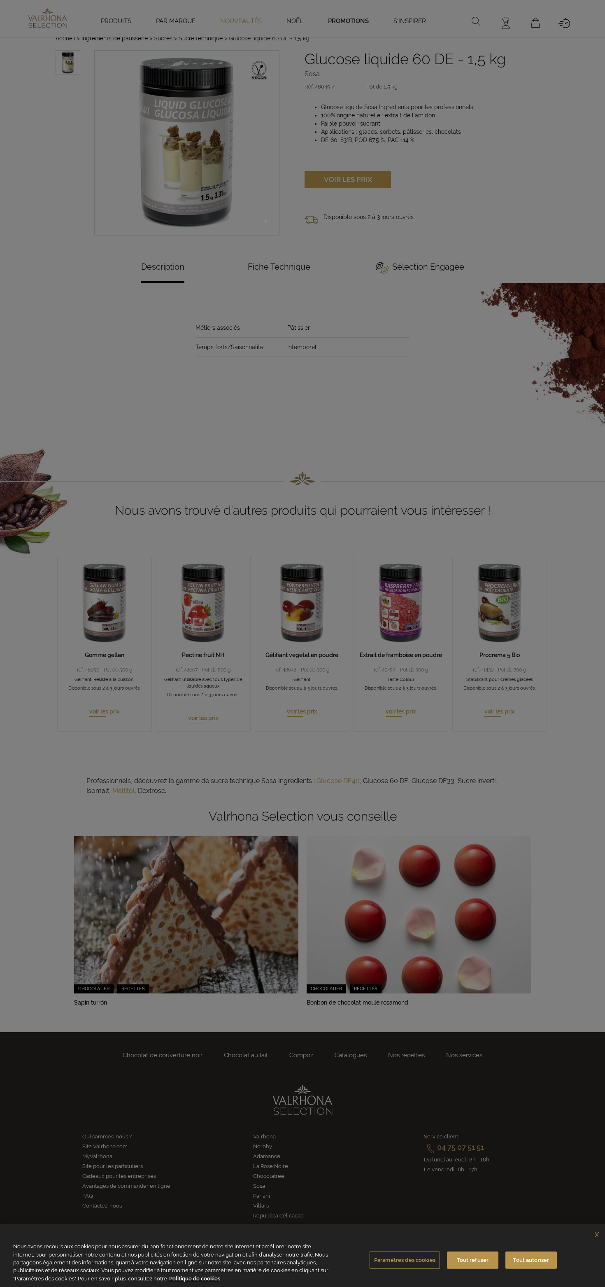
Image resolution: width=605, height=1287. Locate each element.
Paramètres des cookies (404, 1260)
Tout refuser (473, 1260)
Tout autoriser (531, 1260)
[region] (302, 1255)
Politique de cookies (194, 1278)
